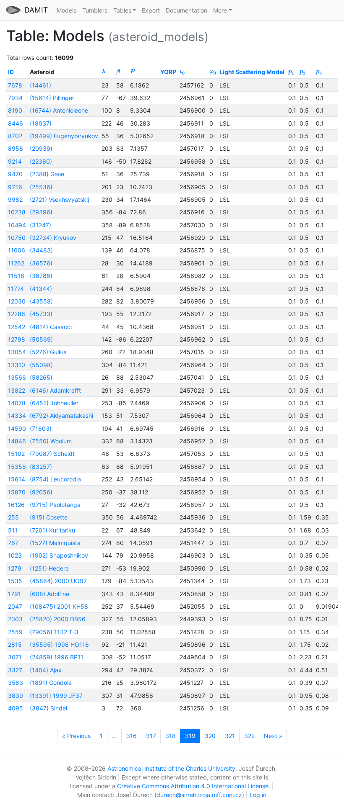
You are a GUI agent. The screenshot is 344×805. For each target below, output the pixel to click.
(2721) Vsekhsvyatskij (59, 199)
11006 (16, 250)
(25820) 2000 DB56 (58, 618)
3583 (15, 682)
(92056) (41, 492)
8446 (15, 123)
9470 (15, 173)
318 (170, 735)
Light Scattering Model (251, 71)
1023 (15, 555)
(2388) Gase (47, 173)
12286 (16, 313)
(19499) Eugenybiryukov (64, 135)
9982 (15, 199)
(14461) (40, 85)
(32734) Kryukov (53, 237)
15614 (16, 479)
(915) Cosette (49, 517)
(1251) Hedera (49, 568)
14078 (17, 402)
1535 (15, 580)
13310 (16, 364)
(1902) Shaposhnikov (59, 555)
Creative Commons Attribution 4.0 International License (192, 786)
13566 (17, 377)
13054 (17, 351)
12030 (17, 301)
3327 (15, 670)
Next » (273, 735)
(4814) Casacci (51, 326)
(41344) (41, 288)
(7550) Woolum (51, 441)
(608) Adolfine (49, 593)
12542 (16, 326)
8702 (15, 135)
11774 (16, 288)
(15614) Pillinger (52, 97)
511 (13, 530)
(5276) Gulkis (48, 351)
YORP (168, 71)
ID (11, 71)
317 (151, 735)
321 (230, 735)
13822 (16, 390)
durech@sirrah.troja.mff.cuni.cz (199, 794)
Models (66, 10)
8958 (15, 148)
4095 (15, 708)
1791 (14, 593)
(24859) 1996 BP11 (56, 657)
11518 (16, 275)
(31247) (40, 225)
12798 (16, 339)
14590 (17, 428)
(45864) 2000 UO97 (58, 580)
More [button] (220, 10)
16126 (16, 504)
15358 (17, 466)
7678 (15, 85)
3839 (15, 695)
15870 (17, 492)
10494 (17, 225)
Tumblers (94, 10)
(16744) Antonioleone (59, 110)
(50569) (41, 339)
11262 (16, 263)
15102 (16, 453)
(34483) (41, 250)
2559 (15, 631)
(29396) (41, 212)
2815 (15, 644)
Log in (258, 794)
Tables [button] (122, 10)
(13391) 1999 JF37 (56, 695)
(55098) (41, 364)
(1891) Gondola (51, 682)
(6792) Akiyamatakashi (61, 415)
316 (131, 735)
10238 (17, 212)
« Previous (76, 735)
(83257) (41, 466)
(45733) (41, 313)
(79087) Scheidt (52, 453)
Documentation (186, 10)
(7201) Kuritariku (52, 530)
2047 (15, 606)
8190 (15, 110)
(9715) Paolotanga (55, 504)
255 (13, 517)
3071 (15, 657)
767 (13, 542)
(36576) (41, 263)
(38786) (41, 275)
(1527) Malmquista (55, 542)
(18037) (41, 123)
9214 (15, 161)
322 (249, 735)
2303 (15, 618)
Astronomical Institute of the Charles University (171, 768)
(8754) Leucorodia (55, 479)
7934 (15, 97)
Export (151, 10)
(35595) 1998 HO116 (59, 644)
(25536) (41, 186)
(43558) (41, 301)
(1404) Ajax (46, 670)
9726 (15, 186)
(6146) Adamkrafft (55, 390)
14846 (17, 441)
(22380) (41, 161)
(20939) (41, 148)
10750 (17, 237)
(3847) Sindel (48, 708)
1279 (14, 568)
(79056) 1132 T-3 (54, 631)
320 (210, 735)
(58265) (41, 377)
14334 (17, 415)
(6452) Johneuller (54, 402)
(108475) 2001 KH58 (59, 606)
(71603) (41, 428)
